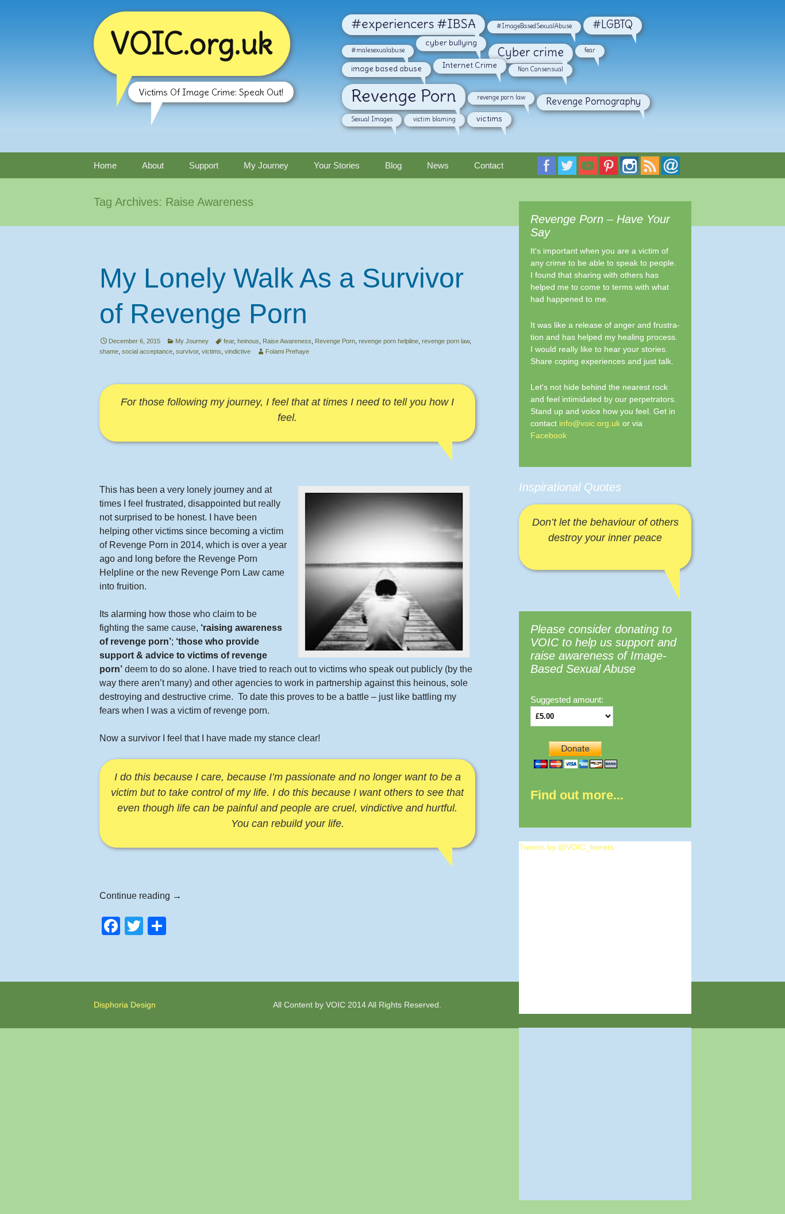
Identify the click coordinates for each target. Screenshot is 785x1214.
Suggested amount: (566, 699)
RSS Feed (652, 169)
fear (589, 50)
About (153, 165)
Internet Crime (469, 65)
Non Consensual (540, 69)
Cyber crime (531, 52)
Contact (488, 165)
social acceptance (147, 351)
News (438, 165)
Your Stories (337, 165)
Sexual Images (371, 119)
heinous (248, 341)
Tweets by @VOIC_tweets (566, 847)
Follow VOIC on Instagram (631, 169)
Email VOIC (672, 169)
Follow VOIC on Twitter (569, 169)
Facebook (548, 435)
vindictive (238, 351)
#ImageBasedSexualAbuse (534, 26)
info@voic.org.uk (589, 423)
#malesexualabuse (378, 50)
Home (105, 165)
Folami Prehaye (287, 351)
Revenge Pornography (593, 101)
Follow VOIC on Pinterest (610, 169)
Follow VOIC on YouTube (590, 169)
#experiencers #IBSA (413, 24)
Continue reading (140, 896)
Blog (393, 165)
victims (489, 118)
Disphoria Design (125, 1004)
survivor (187, 351)
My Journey (266, 165)
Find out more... (577, 795)
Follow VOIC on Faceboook (548, 169)
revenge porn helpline (388, 341)
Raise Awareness (287, 341)
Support (203, 165)
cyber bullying (451, 42)
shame (108, 351)
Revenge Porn (403, 95)
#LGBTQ (612, 24)
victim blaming (434, 119)
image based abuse (386, 68)
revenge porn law (501, 97)
